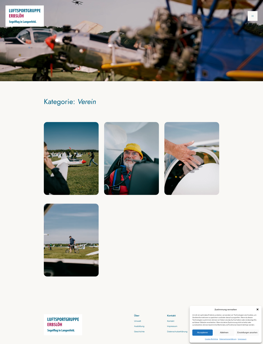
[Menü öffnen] (252, 16)
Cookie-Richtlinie (211, 339)
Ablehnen (224, 332)
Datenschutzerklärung (227, 339)
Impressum (242, 339)
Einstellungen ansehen (247, 332)
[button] (257, 309)
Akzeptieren (202, 332)
